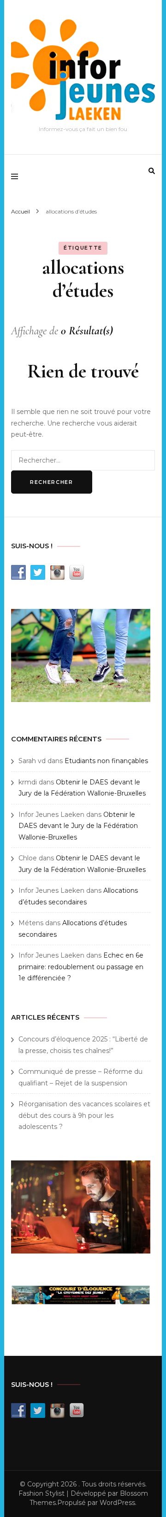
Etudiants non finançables (106, 761)
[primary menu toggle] (17, 176)
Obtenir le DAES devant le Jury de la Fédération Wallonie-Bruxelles (78, 825)
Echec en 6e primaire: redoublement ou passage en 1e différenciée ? (80, 966)
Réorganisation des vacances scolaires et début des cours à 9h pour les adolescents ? (84, 1115)
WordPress (117, 1502)
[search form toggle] (151, 171)
